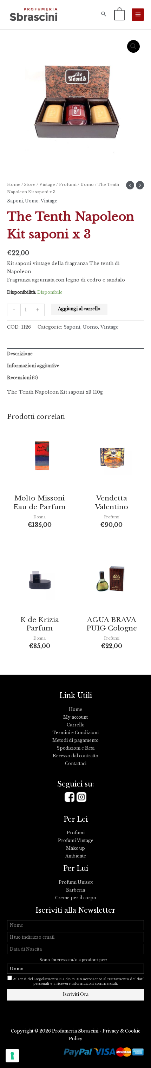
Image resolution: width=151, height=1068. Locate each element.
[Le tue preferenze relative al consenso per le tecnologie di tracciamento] (12, 1055)
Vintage (47, 184)
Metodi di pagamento (75, 740)
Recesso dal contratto (75, 755)
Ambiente (75, 856)
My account (75, 717)
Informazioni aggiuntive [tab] (33, 365)
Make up (75, 848)
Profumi (68, 184)
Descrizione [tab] (20, 353)
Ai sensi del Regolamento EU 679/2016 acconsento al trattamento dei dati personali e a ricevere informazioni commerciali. (78, 981)
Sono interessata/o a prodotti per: (74, 960)
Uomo (87, 184)
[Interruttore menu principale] (138, 14)
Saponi (15, 201)
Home (13, 184)
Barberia (75, 890)
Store (29, 184)
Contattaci (75, 763)
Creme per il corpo (75, 897)
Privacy (111, 1031)
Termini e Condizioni (75, 732)
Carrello (76, 725)
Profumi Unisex (76, 882)
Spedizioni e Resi (75, 748)
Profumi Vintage (75, 840)
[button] (103, 15)
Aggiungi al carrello (79, 308)
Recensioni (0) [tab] (22, 377)
